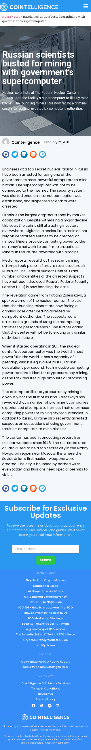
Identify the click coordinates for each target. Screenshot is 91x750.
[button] (5, 154)
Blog (17, 17)
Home (6, 17)
